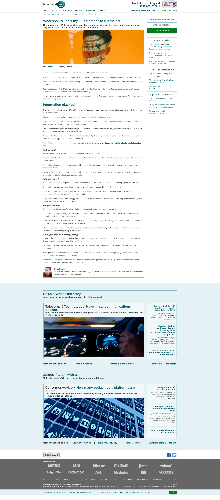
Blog (57, 479)
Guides (59, 14)
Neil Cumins (61, 269)
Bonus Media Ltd (73, 484)
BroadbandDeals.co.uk (50, 484)
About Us (46, 479)
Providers (67, 10)
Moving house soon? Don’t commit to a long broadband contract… (162, 106)
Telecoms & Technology (164, 363)
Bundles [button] (55, 10)
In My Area (90, 10)
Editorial (77, 479)
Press (66, 479)
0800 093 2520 (148, 6)
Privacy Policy (142, 479)
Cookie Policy (127, 479)
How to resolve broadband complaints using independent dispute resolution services (161, 46)
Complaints (157, 479)
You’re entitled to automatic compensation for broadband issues (160, 55)
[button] (160, 6)
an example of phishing (126, 165)
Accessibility (91, 479)
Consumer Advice (82, 442)
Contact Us (172, 479)
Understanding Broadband (162, 442)
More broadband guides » (56, 442)
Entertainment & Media (122, 363)
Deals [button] (45, 10)
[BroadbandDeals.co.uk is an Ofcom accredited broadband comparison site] (51, 457)
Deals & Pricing (84, 363)
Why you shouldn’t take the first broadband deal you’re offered (161, 81)
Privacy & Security (107, 442)
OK (173, 492)
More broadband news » (55, 363)
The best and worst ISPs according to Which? (158, 112)
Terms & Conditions (108, 479)
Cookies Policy (118, 492)
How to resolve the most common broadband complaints (162, 62)
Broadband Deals (48, 14)
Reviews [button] (78, 10)
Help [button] (101, 10)
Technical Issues (133, 442)
